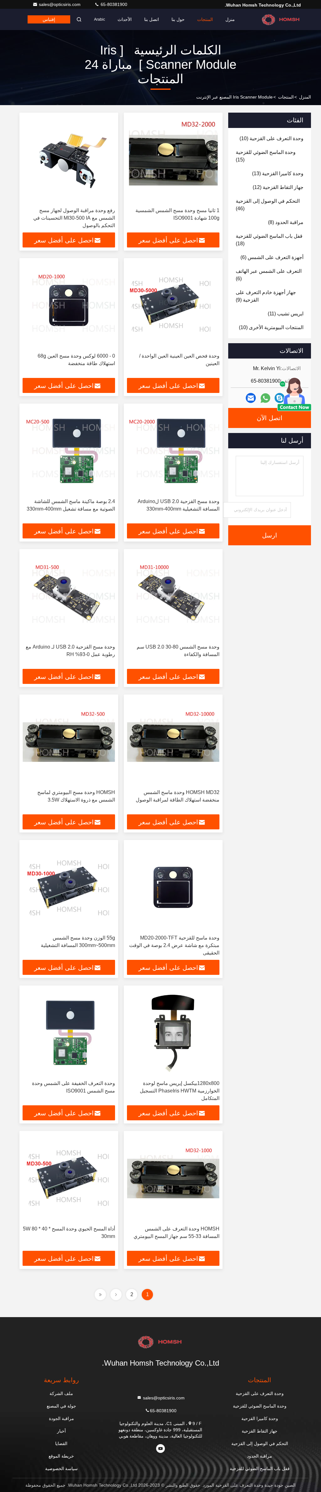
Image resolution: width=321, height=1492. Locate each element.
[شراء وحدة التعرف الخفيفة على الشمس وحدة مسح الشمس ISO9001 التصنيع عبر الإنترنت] (69, 1033)
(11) (285, 313)
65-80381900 (113, 4)
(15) (266, 156)
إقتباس (49, 19)
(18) (269, 239)
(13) (277, 173)
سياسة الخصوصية (61, 1468)
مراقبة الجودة (61, 1418)
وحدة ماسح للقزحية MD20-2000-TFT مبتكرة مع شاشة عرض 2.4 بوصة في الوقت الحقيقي (174, 945)
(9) (266, 296)
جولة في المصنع (61, 1405)
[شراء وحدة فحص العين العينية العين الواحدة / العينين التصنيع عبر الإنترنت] (173, 305)
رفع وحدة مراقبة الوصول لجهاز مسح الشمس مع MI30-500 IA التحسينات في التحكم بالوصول (74, 218)
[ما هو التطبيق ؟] (265, 398)
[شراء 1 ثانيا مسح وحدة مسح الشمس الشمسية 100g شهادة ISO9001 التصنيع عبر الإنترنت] (173, 160)
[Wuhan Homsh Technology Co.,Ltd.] (281, 19)
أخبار (61, 1430)
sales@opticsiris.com (60, 4)
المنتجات (205, 19)
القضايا (61, 1443)
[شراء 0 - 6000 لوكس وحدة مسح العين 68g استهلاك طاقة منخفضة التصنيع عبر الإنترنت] (69, 305)
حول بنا (178, 19)
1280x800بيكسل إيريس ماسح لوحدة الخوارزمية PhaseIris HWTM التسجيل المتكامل (179, 1091)
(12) (278, 187)
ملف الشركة (61, 1393)
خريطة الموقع (61, 1456)
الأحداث (125, 19)
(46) (268, 204)
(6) (271, 257)
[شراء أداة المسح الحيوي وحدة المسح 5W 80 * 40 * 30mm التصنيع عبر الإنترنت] (69, 1178)
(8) (285, 222)
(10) (271, 138)
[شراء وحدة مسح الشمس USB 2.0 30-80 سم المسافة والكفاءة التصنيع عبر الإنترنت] (173, 596)
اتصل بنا (151, 19)
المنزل (305, 96)
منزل (230, 19)
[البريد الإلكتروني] (251, 398)
